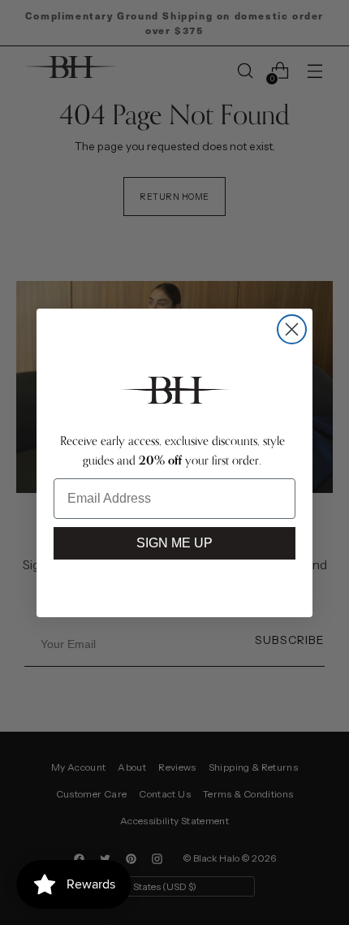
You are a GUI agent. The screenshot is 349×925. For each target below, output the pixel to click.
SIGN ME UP (174, 543)
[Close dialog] (292, 329)
